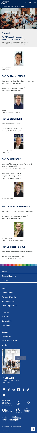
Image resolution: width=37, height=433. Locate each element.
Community (6, 325)
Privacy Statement (16, 426)
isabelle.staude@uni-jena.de (12, 256)
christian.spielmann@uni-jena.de (14, 216)
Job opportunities (8, 301)
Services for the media (10, 341)
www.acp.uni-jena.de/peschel (12, 173)
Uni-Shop (5, 345)
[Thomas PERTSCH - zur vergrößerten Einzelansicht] (18, 58)
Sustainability (7, 321)
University (5, 312)
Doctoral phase (7, 293)
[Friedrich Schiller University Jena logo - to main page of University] (5, 2)
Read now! (20, 358)
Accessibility (5, 431)
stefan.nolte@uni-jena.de (11, 128)
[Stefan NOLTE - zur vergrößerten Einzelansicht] (18, 101)
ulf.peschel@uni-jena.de (11, 176)
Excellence (5, 317)
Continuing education (9, 306)
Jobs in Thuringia (9, 276)
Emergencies (6, 336)
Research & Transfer (9, 297)
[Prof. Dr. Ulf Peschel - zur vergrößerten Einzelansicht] (18, 141)
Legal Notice (5, 426)
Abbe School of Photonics (14, 6)
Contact (5, 280)
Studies (4, 288)
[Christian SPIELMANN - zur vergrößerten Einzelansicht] (18, 189)
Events (4, 271)
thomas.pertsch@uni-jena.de (12, 88)
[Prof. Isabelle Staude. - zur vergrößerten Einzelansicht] (18, 229)
